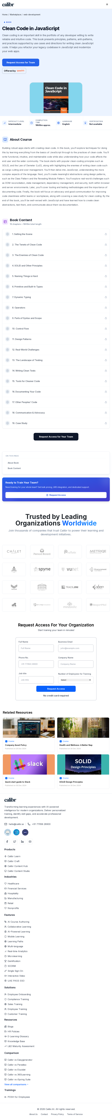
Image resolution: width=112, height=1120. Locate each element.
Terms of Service (75, 1114)
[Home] (8, 4)
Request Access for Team (21, 62)
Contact (44, 1114)
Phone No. (24, 657)
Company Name (65, 657)
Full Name (23, 642)
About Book (13, 463)
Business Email (65, 642)
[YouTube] (30, 841)
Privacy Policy (57, 1114)
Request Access (57, 495)
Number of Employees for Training (74, 674)
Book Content (14, 468)
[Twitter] (14, 841)
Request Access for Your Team (56, 436)
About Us (33, 1114)
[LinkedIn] (22, 841)
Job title (22, 673)
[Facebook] (7, 841)
